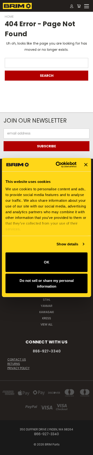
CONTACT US (16, 359)
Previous (7, 450)
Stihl (46, 300)
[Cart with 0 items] (78, 6)
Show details (67, 244)
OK (46, 262)
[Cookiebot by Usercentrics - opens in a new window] (57, 165)
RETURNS (13, 364)
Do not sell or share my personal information (47, 283)
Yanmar (46, 306)
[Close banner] (86, 164)
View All (46, 324)
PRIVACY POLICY (18, 368)
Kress (46, 318)
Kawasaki (46, 312)
